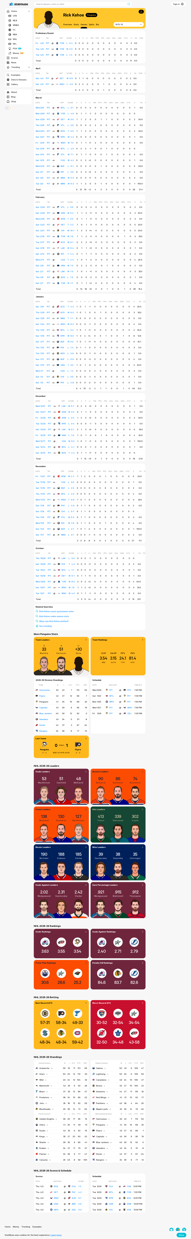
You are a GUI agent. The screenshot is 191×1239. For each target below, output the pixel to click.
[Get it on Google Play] (178, 1230)
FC (14, 29)
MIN (73, 1203)
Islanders (43, 719)
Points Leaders (42, 809)
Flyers (42, 695)
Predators (44, 1097)
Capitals (43, 707)
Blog (13, 96)
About (14, 92)
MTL (63, 107)
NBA (15, 34)
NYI (62, 171)
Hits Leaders (98, 809)
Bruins (99, 1085)
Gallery (14, 84)
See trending (45, 626)
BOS (63, 131)
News (13, 62)
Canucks (43, 1159)
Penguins (91, 15)
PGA (15, 48)
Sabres (99, 1068)
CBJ (129, 713)
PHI (62, 347)
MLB (15, 20)
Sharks (42, 1142)
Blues (42, 1091)
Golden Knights (46, 1118)
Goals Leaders (42, 771)
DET (62, 78)
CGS (63, 160)
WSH (62, 84)
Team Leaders (42, 639)
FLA (74, 1186)
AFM (63, 218)
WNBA (16, 25)
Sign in (176, 4)
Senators (100, 1091)
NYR (63, 136)
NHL (15, 39)
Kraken (42, 1148)
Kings (42, 1136)
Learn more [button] (56, 1235)
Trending (25, 1226)
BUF (63, 166)
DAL (74, 1209)
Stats (76, 24)
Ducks (42, 1130)
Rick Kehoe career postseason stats (56, 611)
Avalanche (44, 1068)
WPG (111, 701)
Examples (15, 74)
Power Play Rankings (45, 962)
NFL (15, 43)
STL (63, 125)
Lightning (100, 1074)
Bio (97, 24)
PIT (111, 690)
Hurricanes (44, 690)
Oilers (42, 1124)
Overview (67, 24)
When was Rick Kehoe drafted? (54, 621)
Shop (13, 101)
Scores (14, 57)
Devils (42, 725)
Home (8, 1226)
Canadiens (101, 1079)
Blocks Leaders (43, 847)
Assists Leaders (100, 771)
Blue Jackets (45, 713)
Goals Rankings (43, 931)
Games (84, 24)
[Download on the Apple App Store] (171, 1230)
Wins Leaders (99, 847)
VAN (63, 213)
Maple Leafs (102, 1109)
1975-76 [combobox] (119, 24)
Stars (42, 1074)
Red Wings (101, 1097)
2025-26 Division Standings (49, 680)
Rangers (43, 730)
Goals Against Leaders (46, 884)
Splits (91, 24)
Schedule (96, 680)
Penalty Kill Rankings (102, 962)
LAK (63, 248)
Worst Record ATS (101, 1003)
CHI (62, 230)
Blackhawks (44, 1109)
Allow (181, 1235)
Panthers (100, 1103)
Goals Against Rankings (104, 931)
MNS (63, 177)
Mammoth (44, 1085)
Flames (42, 1154)
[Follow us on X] (184, 1229)
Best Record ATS (43, 1003)
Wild (41, 1079)
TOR (62, 43)
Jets (41, 1103)
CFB (15, 15)
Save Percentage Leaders (105, 884)
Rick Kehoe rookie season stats (54, 616)
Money (16, 53)
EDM (129, 1203)
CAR (129, 1186)
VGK (129, 1209)
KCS (63, 242)
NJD (74, 1198)
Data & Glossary (19, 79)
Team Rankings (99, 639)
